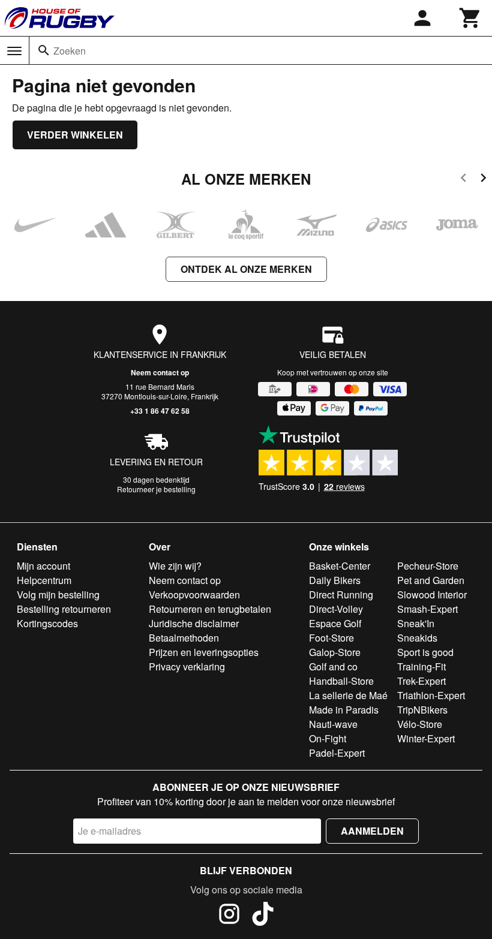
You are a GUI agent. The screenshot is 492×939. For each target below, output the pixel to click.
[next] (483, 179)
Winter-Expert (426, 738)
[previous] (463, 179)
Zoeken (69, 51)
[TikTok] (263, 915)
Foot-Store (331, 638)
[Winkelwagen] (470, 18)
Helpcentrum (44, 580)
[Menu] (14, 51)
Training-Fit (421, 666)
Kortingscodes (47, 623)
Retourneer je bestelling (156, 489)
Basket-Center (339, 566)
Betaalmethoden (184, 638)
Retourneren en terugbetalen (210, 609)
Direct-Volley (336, 609)
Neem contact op (160, 372)
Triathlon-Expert (431, 695)
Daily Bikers (335, 580)
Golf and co (333, 666)
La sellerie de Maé (348, 695)
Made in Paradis (344, 710)
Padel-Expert (337, 753)
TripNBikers (422, 710)
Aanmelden (372, 831)
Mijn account (43, 566)
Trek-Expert (421, 681)
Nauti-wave (333, 724)
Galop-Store (335, 652)
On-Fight (327, 738)
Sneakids (417, 638)
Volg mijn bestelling (58, 594)
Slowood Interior (432, 594)
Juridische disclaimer (194, 623)
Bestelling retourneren (64, 609)
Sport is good (425, 652)
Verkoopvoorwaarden (194, 594)
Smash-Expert (427, 609)
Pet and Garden (430, 580)
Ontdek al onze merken (246, 269)
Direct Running (341, 594)
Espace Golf (335, 623)
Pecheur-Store (427, 566)
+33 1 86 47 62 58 (160, 410)
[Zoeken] (44, 50)
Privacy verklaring (187, 666)
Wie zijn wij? (175, 566)
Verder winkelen (75, 135)
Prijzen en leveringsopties (204, 652)
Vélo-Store (419, 724)
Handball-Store (341, 681)
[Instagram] (229, 915)
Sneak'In (415, 623)
